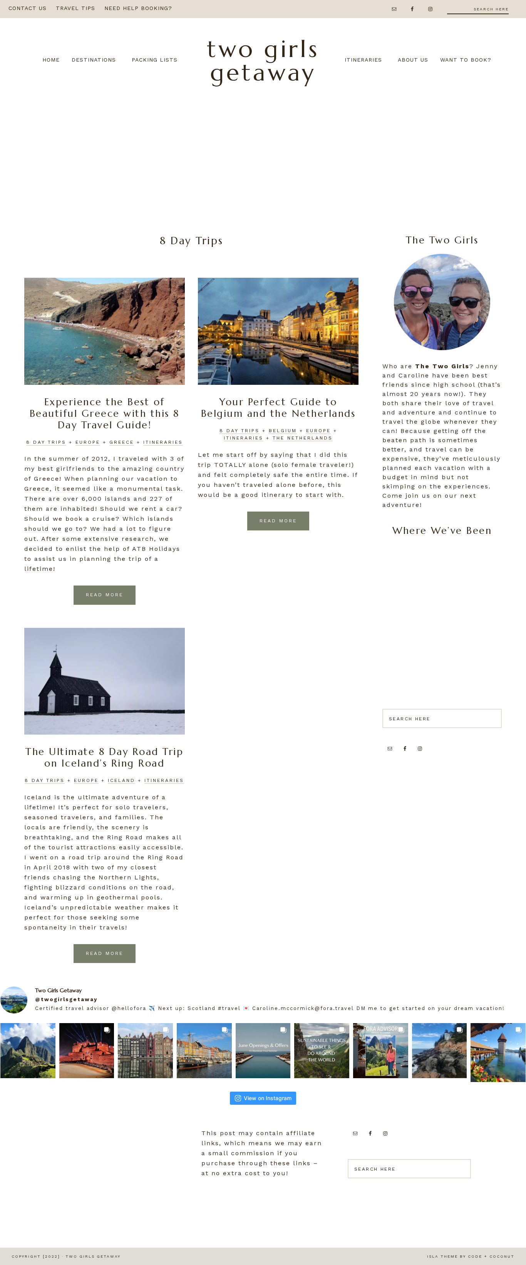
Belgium (283, 430)
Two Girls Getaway (263, 60)
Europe (87, 442)
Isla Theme (442, 1256)
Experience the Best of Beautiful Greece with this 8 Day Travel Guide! (104, 413)
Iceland (121, 780)
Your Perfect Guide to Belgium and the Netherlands (278, 407)
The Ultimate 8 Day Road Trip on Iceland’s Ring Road (104, 757)
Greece (121, 442)
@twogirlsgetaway (66, 999)
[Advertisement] (263, 154)
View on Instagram (267, 1098)
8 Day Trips (46, 442)
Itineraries (163, 442)
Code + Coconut (491, 1256)
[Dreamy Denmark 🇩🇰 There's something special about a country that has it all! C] (204, 1050)
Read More (104, 594)
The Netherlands (303, 438)
